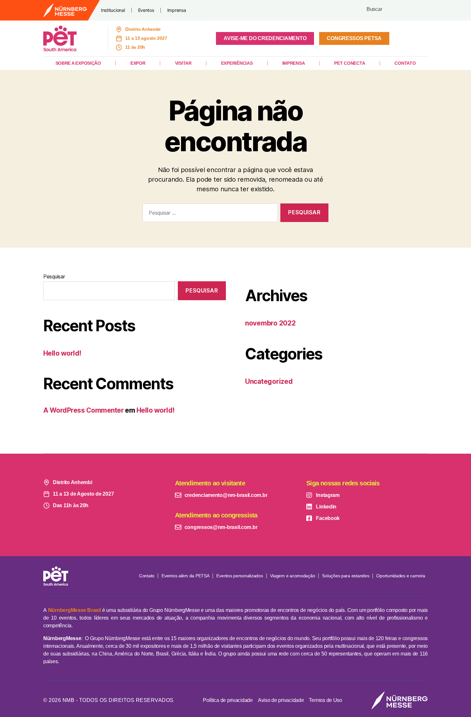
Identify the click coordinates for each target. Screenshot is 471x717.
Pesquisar (54, 276)
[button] (265, 38)
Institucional (113, 10)
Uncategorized (269, 381)
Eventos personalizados (239, 575)
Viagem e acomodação (292, 575)
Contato (405, 63)
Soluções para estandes (345, 575)
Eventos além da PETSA (185, 575)
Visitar (183, 63)
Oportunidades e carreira (400, 575)
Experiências (237, 63)
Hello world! (62, 353)
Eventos (146, 10)
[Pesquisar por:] (209, 214)
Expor (137, 63)
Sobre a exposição (78, 63)
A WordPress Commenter (83, 410)
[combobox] (396, 10)
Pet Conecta (349, 63)
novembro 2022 (270, 323)
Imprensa (176, 10)
